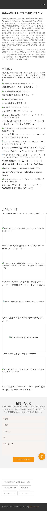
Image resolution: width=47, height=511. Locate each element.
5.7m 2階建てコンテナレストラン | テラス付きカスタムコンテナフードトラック (23, 388)
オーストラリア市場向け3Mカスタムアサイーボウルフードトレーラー (23, 247)
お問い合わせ (25, 488)
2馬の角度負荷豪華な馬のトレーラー (19, 95)
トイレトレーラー (9, 213)
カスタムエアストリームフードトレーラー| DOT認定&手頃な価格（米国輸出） (21, 186)
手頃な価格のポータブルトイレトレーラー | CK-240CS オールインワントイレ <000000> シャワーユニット (23, 162)
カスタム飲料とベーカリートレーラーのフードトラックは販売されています (23, 136)
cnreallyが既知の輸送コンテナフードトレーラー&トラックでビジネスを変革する (23, 122)
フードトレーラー (9, 493)
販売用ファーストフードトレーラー (18, 111)
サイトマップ (34, 507)
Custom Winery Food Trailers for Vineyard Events (22, 173)
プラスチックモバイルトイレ (28, 213)
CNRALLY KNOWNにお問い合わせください (17, 482)
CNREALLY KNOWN (10, 488)
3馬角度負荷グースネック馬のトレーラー (21, 87)
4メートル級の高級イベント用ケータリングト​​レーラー (23, 319)
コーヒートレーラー (25, 493)
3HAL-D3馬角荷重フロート (14, 103)
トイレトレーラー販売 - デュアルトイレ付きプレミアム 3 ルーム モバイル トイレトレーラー (23, 149)
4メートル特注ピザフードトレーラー (19, 353)
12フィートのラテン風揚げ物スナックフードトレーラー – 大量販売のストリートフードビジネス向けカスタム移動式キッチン (23, 283)
